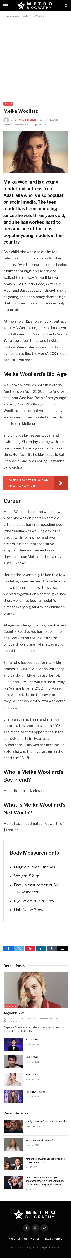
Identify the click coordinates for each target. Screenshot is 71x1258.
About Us (15, 1239)
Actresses (11, 1006)
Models (24, 16)
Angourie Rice (14, 1013)
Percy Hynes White (35, 1092)
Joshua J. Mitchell (25, 119)
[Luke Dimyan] (13, 1061)
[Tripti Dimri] (13, 1079)
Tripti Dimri (31, 1075)
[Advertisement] (35, 58)
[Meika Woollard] (35, 152)
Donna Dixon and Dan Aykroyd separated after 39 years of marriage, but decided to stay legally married (45, 1181)
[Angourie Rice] (36, 990)
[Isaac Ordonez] (13, 1044)
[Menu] (5, 6)
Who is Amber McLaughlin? (39, 1140)
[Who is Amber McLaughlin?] (13, 1144)
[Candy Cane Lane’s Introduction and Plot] (13, 1126)
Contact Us (31, 1239)
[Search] (66, 6)
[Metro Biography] (35, 5)
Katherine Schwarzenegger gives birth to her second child (46, 1160)
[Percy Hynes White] (13, 1096)
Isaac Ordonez (33, 1040)
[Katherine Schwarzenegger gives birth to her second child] (13, 1163)
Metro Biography (11, 16)
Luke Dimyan (32, 1057)
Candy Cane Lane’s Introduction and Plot (46, 1122)
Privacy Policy (52, 1239)
